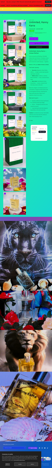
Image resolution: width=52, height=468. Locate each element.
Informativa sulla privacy (19, 460)
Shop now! (48, 1)
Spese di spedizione (38, 32)
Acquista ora (39, 47)
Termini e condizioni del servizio (43, 463)
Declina (32, 464)
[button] (2, 9)
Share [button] (31, 120)
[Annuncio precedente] (2, 15)
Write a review (42, 131)
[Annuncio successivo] (49, 15)
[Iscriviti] (24, 447)
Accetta (19, 464)
